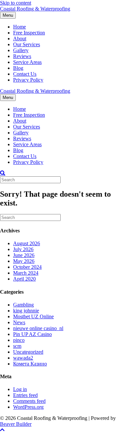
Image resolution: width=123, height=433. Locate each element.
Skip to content (15, 3)
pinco (19, 340)
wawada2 (23, 358)
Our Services (26, 44)
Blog (18, 68)
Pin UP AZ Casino (32, 334)
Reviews (22, 56)
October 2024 (27, 267)
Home (19, 27)
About (19, 38)
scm (17, 346)
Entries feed (25, 395)
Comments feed (29, 401)
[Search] (2, 173)
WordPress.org (28, 407)
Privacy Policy (28, 80)
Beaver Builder (15, 424)
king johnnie (26, 310)
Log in (20, 389)
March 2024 (25, 273)
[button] (2, 430)
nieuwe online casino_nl (38, 328)
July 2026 (23, 249)
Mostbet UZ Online (33, 316)
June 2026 (23, 255)
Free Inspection (29, 32)
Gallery (21, 50)
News (19, 322)
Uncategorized (28, 352)
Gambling (23, 304)
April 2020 (24, 279)
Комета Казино (30, 363)
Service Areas (27, 62)
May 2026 (23, 261)
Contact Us (24, 74)
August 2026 (26, 243)
